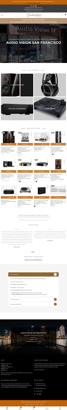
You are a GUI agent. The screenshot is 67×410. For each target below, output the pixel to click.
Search (41, 404)
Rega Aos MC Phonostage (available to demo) (8, 201)
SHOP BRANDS (33, 47)
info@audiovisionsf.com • (30, 7)
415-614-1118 (33, 339)
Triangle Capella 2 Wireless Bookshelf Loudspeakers (7, 176)
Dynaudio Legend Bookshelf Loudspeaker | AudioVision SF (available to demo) (57, 177)
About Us (32, 404)
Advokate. (44, 402)
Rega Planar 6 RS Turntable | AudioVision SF (39, 148)
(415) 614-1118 (39, 7)
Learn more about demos (39, 369)
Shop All (27, 404)
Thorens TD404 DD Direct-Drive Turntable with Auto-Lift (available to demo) (24, 150)
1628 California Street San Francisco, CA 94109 (33, 335)
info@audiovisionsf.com (33, 341)
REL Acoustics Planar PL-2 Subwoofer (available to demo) (41, 202)
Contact (37, 404)
